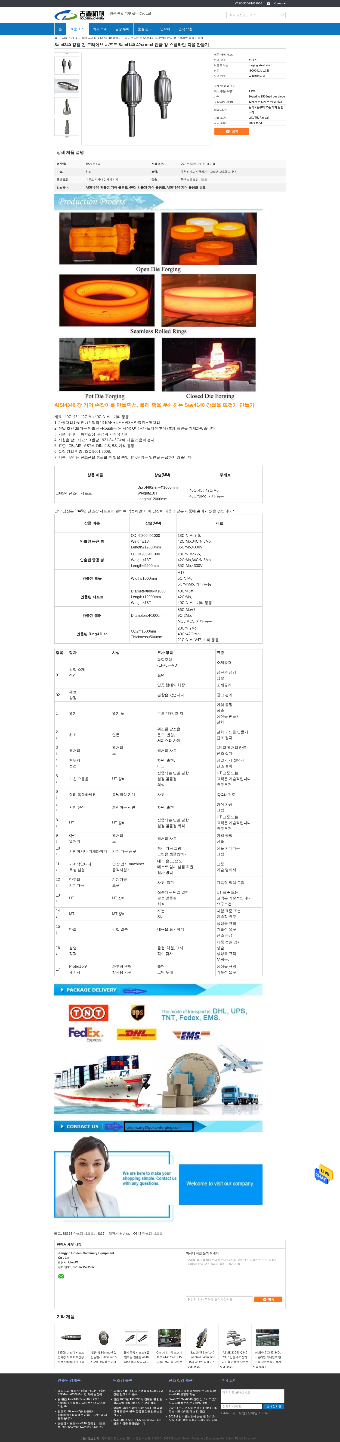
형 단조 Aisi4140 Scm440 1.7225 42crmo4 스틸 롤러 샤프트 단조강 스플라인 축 (82, 1403)
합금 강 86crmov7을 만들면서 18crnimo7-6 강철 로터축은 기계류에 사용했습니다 (104, 1357)
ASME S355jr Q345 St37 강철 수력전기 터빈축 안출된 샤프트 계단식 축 (235, 1357)
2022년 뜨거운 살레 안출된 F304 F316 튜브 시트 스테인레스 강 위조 (193, 1409)
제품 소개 (77, 29)
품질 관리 (145, 29)
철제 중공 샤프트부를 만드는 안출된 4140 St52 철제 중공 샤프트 (136, 1357)
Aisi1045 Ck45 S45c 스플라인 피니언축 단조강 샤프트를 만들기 (268, 1357)
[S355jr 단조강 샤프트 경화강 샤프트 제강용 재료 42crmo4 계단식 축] (71, 1337)
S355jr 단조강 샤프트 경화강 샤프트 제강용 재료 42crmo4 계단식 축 (71, 1357)
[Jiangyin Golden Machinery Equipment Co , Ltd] (79, 15)
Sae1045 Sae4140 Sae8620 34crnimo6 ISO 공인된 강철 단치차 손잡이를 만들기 (202, 1357)
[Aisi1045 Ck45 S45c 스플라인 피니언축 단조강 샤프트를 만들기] (268, 1337)
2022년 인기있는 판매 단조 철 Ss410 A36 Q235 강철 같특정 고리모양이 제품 (193, 1418)
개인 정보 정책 (90, 1438)
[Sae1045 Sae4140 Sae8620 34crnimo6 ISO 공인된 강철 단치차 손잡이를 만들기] (202, 1337)
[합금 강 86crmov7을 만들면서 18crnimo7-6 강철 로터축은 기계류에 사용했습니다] (103, 1337)
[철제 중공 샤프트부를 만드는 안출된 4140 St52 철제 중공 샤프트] (136, 1337)
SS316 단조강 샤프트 (78, 1233)
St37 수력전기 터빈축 (113, 1233)
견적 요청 (185, 29)
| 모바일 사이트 (257, 1413)
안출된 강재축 (87, 38)
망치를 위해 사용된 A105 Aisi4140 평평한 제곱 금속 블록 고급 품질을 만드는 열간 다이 (138, 1411)
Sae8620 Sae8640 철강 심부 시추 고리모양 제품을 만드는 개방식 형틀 (193, 1401)
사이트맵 (238, 1413)
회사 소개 (100, 29)
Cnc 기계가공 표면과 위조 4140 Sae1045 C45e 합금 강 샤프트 (169, 1357)
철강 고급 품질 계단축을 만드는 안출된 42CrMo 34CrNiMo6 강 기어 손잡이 (82, 1392)
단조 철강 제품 (181, 1380)
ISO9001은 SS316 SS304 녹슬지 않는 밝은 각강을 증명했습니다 (137, 1421)
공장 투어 (122, 29)
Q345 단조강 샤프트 (148, 1233)
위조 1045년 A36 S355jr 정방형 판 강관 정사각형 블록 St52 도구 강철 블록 (137, 1401)
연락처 (165, 29)
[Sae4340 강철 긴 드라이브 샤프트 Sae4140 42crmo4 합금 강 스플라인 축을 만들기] (66, 66)
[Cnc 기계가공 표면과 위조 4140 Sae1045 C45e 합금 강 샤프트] (169, 1337)
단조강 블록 (123, 1380)
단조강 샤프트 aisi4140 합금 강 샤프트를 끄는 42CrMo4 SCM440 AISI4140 (81, 1425)
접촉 (235, 131)
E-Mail (225, 1413)
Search (283, 15)
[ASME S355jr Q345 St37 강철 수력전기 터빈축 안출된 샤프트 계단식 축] (235, 1337)
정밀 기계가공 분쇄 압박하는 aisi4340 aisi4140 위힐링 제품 (192, 1392)
